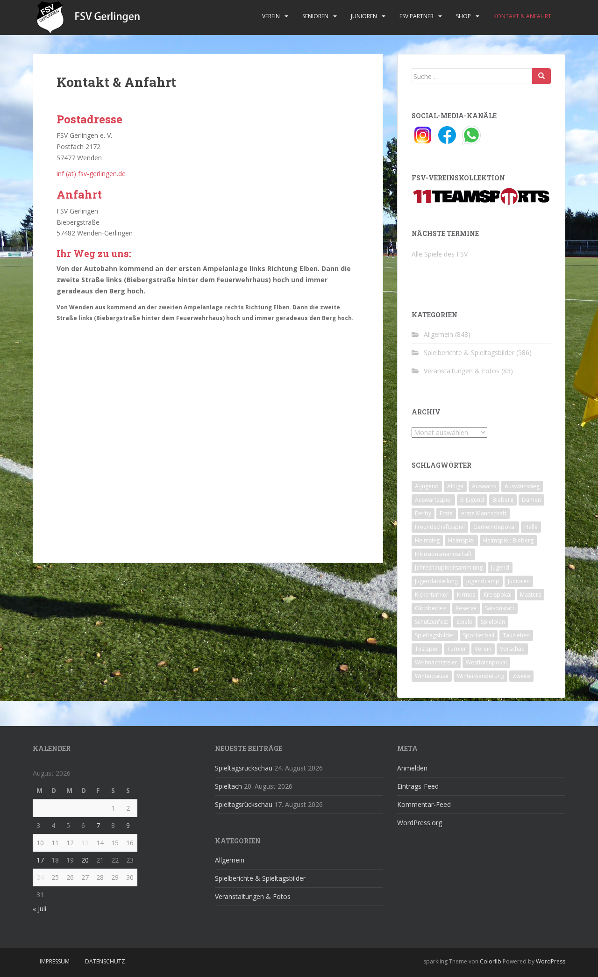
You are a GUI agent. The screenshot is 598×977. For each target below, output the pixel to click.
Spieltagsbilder (435, 635)
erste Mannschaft (483, 513)
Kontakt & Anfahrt (522, 16)
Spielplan (493, 622)
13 (85, 842)
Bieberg (502, 500)
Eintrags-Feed (418, 786)
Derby (423, 513)
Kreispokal (498, 595)
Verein (271, 16)
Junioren (364, 16)
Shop (463, 16)
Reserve (466, 608)
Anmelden (412, 767)
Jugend (500, 567)
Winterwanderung (480, 676)
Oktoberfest (431, 608)
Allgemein (438, 334)
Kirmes (466, 595)
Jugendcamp (482, 581)
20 (85, 860)
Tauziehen (516, 635)
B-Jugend (472, 500)
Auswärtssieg (522, 486)
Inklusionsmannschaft (443, 554)
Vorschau (512, 649)
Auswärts (484, 486)
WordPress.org (419, 822)
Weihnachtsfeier (436, 662)
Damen (531, 500)
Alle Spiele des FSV (440, 254)
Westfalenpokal (486, 662)
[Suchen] (541, 76)
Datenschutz (105, 961)
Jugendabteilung (436, 581)
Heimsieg (427, 540)
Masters (530, 595)
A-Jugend (427, 486)
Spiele (464, 622)
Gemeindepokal (494, 527)
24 (40, 877)
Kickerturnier (431, 595)
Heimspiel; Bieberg (508, 540)
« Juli (39, 908)
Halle (531, 527)
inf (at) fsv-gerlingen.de (91, 173)
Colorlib (490, 961)
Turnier (456, 649)
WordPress (550, 961)
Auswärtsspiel (433, 500)
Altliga (455, 486)
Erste (446, 513)
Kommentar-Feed (424, 804)
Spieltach (228, 786)
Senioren (315, 16)
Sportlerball (478, 635)
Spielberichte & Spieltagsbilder (469, 352)
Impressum (55, 961)
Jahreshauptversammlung (449, 567)
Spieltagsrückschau (243, 767)
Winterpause (431, 676)
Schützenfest (431, 622)
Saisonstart (499, 608)
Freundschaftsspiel (440, 527)
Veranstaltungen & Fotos (461, 370)
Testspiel (427, 649)
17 (40, 860)
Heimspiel (461, 540)
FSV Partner (416, 16)
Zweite (521, 676)
